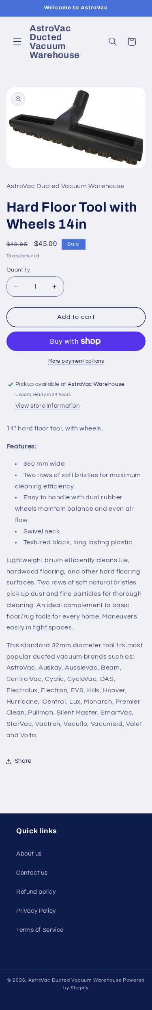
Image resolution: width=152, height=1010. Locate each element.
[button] (17, 41)
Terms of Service (40, 930)
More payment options (76, 361)
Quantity (18, 270)
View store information (47, 406)
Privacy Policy (36, 911)
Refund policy (36, 892)
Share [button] (23, 761)
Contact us (31, 873)
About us (29, 854)
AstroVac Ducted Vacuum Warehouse (75, 980)
